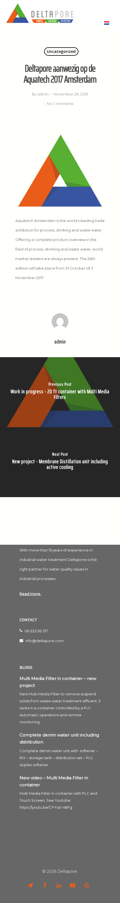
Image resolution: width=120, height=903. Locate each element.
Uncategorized (61, 51)
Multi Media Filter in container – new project (58, 682)
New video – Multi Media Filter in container (54, 781)
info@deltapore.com (44, 640)
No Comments (60, 103)
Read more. (30, 593)
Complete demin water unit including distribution (59, 738)
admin (43, 94)
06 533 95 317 (36, 631)
